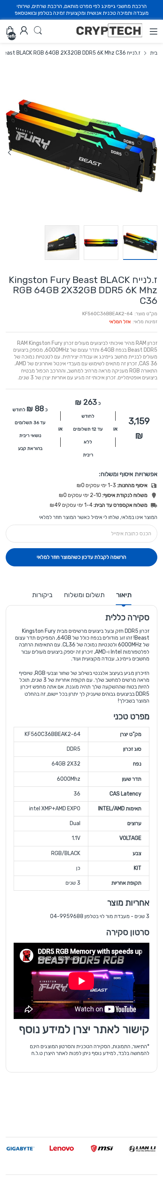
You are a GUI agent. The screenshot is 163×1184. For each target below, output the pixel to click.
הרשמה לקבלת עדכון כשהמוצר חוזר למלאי (81, 557)
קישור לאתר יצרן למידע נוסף (84, 1029)
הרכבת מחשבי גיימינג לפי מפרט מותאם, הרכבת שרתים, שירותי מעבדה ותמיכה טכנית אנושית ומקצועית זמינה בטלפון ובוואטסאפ (82, 9)
